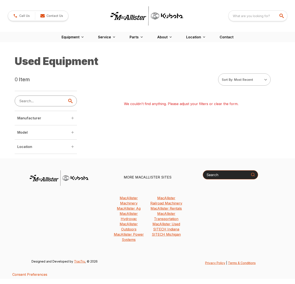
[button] (21, 16)
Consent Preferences (29, 274)
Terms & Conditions (242, 263)
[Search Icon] (71, 101)
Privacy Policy (215, 263)
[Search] (253, 174)
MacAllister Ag (129, 208)
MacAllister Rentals (166, 208)
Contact (226, 37)
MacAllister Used (166, 224)
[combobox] (257, 16)
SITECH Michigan (166, 234)
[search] (282, 16)
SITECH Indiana (166, 229)
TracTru (79, 261)
